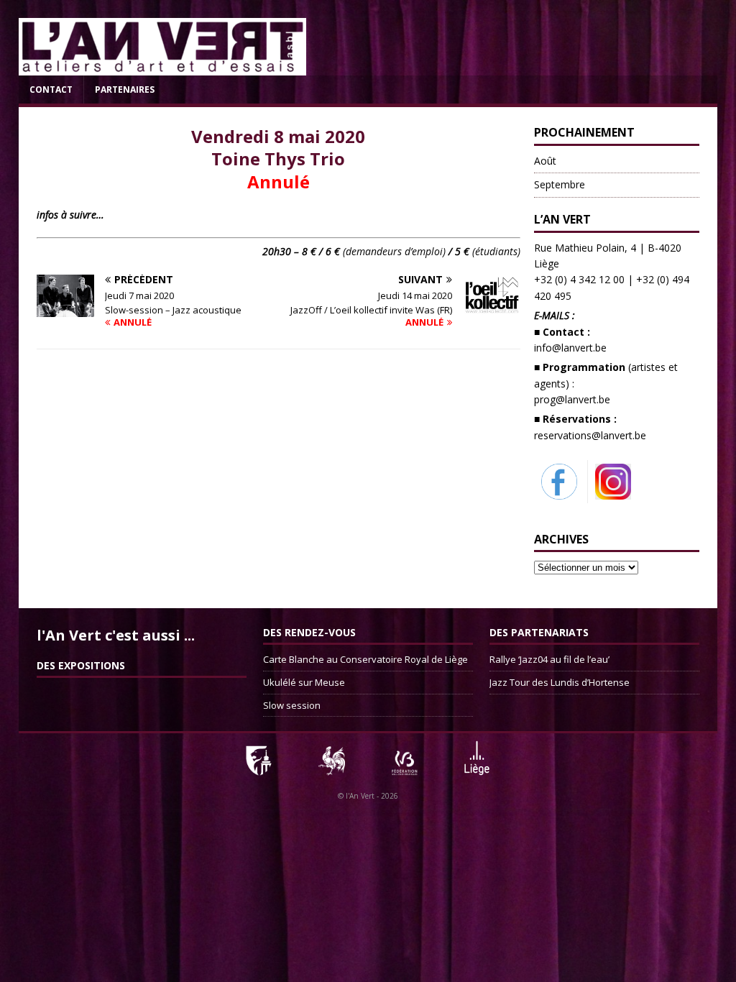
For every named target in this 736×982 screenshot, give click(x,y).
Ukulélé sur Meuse (304, 682)
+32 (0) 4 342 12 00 (579, 279)
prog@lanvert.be (572, 399)
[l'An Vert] (162, 67)
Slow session (292, 705)
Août (545, 161)
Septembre (559, 184)
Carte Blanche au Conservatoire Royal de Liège (365, 659)
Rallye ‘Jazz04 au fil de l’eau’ (549, 659)
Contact (51, 89)
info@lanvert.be (570, 347)
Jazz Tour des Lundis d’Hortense (559, 682)
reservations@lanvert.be (590, 435)
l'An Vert (360, 796)
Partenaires (125, 89)
